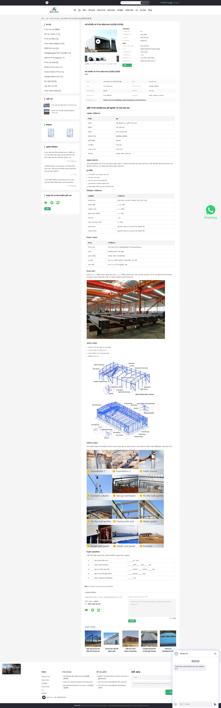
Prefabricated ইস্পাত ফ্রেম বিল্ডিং (55, 53)
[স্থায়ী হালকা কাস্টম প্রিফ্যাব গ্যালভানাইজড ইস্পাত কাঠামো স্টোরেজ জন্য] (130, 638)
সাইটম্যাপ (44, 693)
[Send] (215, 704)
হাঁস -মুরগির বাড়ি (49, 81)
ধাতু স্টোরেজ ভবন (101, 586)
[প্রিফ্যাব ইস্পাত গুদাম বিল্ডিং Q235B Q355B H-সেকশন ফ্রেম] (47, 111)
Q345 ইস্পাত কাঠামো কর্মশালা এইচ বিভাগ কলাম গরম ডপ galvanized (113, 677)
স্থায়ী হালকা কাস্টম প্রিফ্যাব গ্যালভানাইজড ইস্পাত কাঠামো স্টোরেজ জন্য (130, 650)
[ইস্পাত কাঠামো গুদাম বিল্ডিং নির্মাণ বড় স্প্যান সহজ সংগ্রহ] (47, 105)
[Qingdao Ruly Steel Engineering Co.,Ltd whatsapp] (53, 203)
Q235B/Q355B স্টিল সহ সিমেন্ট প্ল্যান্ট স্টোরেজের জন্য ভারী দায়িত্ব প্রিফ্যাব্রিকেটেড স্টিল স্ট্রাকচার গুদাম (149, 650)
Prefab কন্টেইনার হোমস (51, 77)
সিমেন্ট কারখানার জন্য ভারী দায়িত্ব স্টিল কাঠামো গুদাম (93, 650)
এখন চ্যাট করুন (163, 2)
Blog (150, 10)
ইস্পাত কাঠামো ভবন (92, 586)
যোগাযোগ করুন (129, 10)
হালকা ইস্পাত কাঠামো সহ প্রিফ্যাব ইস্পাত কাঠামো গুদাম (77, 682)
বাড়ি (75, 10)
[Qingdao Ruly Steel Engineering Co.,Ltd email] (47, 203)
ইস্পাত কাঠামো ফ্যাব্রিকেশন (52, 44)
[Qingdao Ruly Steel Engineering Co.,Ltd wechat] (59, 203)
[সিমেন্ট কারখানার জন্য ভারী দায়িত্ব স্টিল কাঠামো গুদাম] (93, 638)
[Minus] (215, 653)
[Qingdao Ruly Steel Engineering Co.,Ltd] (54, 10)
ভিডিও (84, 10)
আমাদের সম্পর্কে (101, 10)
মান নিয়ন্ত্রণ (120, 10)
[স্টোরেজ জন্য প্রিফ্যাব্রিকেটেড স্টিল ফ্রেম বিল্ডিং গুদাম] (168, 638)
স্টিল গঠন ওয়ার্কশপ (49, 34)
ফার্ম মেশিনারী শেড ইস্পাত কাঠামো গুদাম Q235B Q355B (103, 64)
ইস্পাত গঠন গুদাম (54, 18)
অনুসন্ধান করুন (145, 3)
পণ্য (79, 10)
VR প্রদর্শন (92, 10)
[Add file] (175, 704)
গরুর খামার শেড (48, 86)
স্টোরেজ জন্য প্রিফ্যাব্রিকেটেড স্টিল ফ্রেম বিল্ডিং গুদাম (168, 650)
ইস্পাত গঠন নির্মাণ (49, 39)
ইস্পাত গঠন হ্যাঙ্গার (50, 62)
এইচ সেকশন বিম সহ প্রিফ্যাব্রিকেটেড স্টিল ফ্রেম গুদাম (112, 682)
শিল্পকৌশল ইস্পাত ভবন (51, 67)
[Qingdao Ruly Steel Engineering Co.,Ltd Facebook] (47, 2)
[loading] (98, 41)
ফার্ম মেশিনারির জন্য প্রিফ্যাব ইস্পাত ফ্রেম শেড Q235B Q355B (78, 687)
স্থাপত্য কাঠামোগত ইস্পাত (52, 72)
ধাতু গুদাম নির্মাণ (109, 586)
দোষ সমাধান (143, 10)
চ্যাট (125, 65)
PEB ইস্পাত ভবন (49, 48)
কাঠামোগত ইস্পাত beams (52, 58)
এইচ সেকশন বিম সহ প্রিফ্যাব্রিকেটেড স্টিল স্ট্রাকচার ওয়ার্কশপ (112, 687)
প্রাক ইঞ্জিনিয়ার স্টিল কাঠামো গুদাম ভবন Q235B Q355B (76, 677)
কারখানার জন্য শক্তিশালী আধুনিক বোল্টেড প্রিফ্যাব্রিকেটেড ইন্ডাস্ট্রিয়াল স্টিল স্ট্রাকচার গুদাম (111, 650)
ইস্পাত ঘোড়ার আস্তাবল (51, 91)
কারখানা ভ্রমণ (111, 10)
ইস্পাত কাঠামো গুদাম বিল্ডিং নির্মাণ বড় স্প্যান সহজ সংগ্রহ (63, 105)
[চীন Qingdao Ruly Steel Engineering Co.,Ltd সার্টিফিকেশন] (50, 133)
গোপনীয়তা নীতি (77, 705)
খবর (136, 10)
